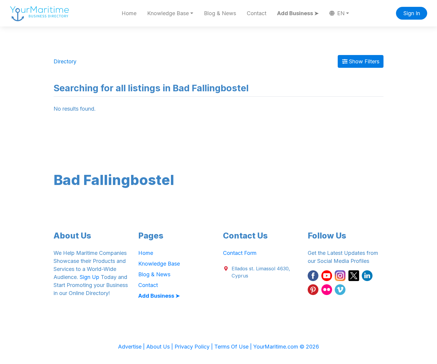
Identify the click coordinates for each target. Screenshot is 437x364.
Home (129, 13)
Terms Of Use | (233, 346)
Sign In (411, 13)
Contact (256, 13)
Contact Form (240, 253)
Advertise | (132, 346)
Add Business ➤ (298, 13)
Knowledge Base (159, 264)
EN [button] (340, 13)
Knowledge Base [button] (168, 13)
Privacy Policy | (194, 346)
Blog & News (220, 13)
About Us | (160, 346)
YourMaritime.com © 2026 (286, 346)
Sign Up (89, 277)
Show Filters (363, 61)
